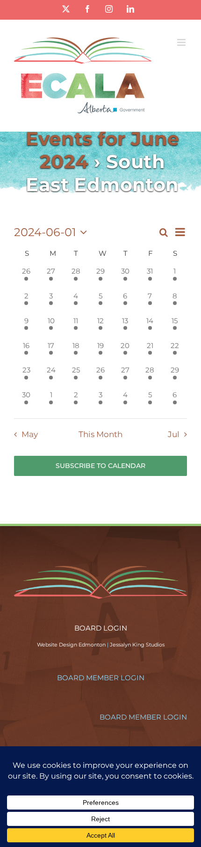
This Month (100, 434)
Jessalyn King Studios (137, 644)
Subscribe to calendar (100, 466)
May (30, 434)
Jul (173, 434)
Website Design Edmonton (71, 644)
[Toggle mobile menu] (182, 42)
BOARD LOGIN (100, 628)
